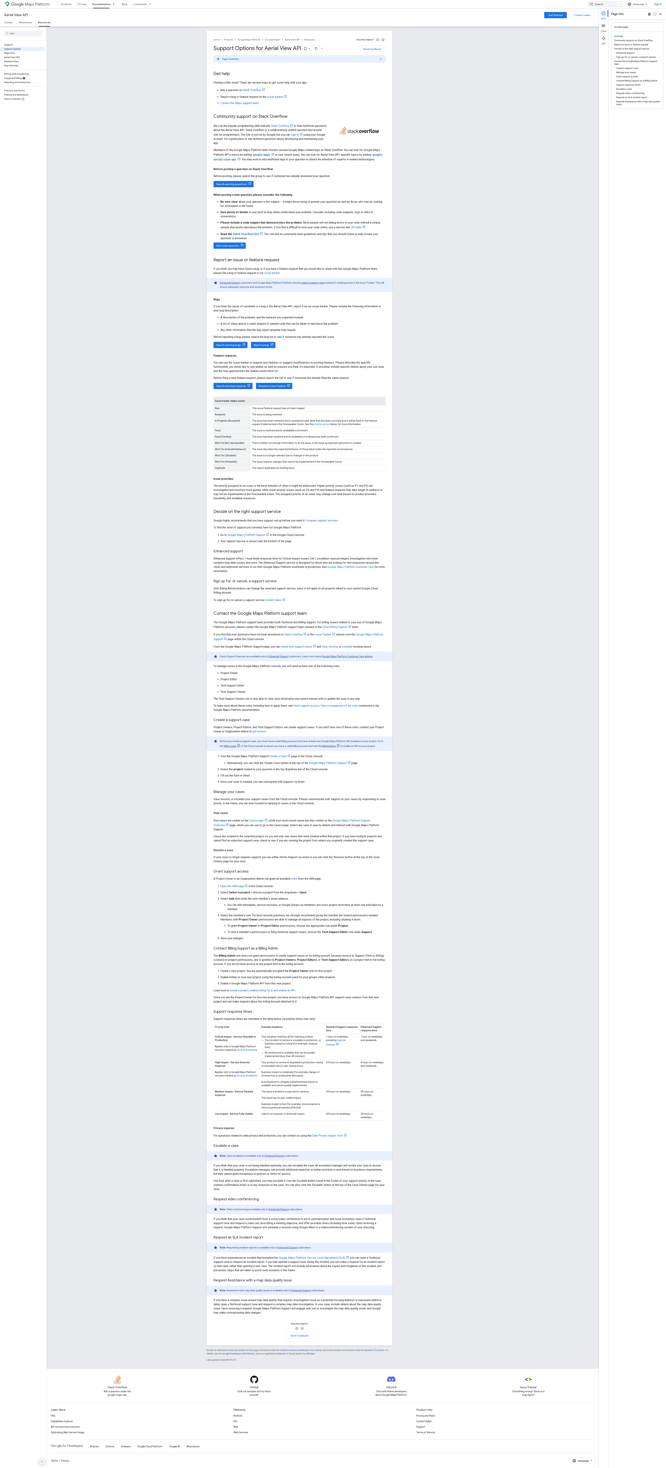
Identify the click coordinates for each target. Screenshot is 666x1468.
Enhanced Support (230, 282)
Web (235, 1426)
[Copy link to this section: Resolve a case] (236, 850)
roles (294, 878)
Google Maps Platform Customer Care (350, 567)
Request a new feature (272, 386)
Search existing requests (231, 386)
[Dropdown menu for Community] (151, 4)
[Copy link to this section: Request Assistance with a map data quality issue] (295, 1280)
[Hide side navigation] (41, 1461)
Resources (44, 22)
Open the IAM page (232, 886)
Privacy (65, 1460)
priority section (322, 424)
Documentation (101, 4)
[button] (299, 58)
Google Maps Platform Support (246, 535)
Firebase (126, 1446)
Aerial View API (16, 15)
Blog (124, 4)
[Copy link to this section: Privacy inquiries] (237, 1128)
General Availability (247, 1049)
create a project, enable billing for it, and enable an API (262, 990)
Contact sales (582, 15)
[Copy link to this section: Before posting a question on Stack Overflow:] (277, 169)
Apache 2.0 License (374, 1350)
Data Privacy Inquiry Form (327, 1135)
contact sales (273, 600)
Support (420, 1426)
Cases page (256, 820)
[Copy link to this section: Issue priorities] (236, 479)
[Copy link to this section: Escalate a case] (241, 1146)
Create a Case (278, 756)
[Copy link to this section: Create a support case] (253, 720)
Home (217, 39)
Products (66, 4)
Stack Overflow (252, 90)
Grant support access (306, 705)
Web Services (240, 1432)
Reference (25, 22)
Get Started (555, 15)
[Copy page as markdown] (316, 49)
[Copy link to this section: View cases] (231, 813)
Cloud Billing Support (335, 627)
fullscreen (655, 14)
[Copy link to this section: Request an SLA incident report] (266, 1238)
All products (193, 1446)
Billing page (230, 746)
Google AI (174, 1446)
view (324, 646)
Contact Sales (424, 1421)
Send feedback (372, 49)
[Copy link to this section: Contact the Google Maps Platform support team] (310, 614)
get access (259, 731)
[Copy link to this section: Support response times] (255, 1012)
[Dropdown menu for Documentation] (114, 4)
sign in (295, 134)
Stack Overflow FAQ (246, 234)
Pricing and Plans (425, 1415)
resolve (333, 646)
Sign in (658, 4)
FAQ (53, 1415)
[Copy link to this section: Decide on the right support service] (284, 512)
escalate (347, 646)
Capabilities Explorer (62, 1421)
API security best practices (65, 1426)
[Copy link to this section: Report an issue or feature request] (282, 260)
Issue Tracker (323, 634)
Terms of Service (425, 1432)
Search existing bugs (228, 345)
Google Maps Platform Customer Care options (347, 656)
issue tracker (275, 96)
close (660, 14)
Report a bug (261, 345)
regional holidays (336, 1042)
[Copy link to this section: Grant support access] (252, 872)
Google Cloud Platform (150, 1446)
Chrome (109, 1446)
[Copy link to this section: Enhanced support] (246, 551)
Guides (8, 22)
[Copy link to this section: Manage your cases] (248, 792)
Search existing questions (231, 184)
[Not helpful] (383, 39)
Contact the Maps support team (239, 103)
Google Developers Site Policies (238, 1353)
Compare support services (322, 520)
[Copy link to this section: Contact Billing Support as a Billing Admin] (281, 949)
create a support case (312, 282)
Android (237, 1415)
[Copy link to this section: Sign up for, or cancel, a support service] (280, 581)
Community (140, 4)
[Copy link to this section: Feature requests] (240, 356)
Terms (54, 1460)
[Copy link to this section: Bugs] (223, 299)
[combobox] (605, 4)
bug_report (649, 14)
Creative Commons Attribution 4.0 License (301, 1350)
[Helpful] (377, 39)
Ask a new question (227, 245)
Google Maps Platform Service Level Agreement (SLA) (312, 1257)
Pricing (82, 4)
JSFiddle (356, 227)
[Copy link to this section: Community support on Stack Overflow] (291, 117)
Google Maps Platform (249, 39)
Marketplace (329, 746)
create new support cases (296, 646)
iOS (235, 1421)
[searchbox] (23, 33)
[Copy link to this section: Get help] (233, 74)
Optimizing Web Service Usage (67, 1432)
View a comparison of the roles (339, 705)
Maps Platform (37, 4)
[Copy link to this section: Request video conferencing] (262, 1199)
